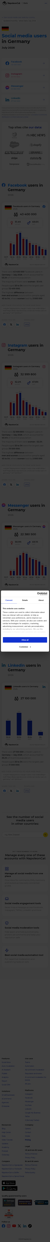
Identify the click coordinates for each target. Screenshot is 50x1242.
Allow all (25, 640)
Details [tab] (25, 600)
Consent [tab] (8, 600)
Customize (23, 647)
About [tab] (41, 600)
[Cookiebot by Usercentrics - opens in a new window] (37, 593)
